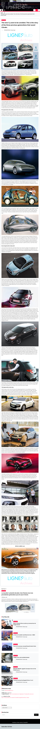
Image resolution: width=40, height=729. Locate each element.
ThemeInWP (25, 722)
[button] (34, 10)
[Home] (1, 10)
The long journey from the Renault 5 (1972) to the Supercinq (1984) (10, 1)
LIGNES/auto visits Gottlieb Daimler (21, 657)
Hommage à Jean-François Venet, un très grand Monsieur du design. (21, 1)
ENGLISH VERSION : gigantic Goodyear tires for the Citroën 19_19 (24, 669)
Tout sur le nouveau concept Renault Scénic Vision (24, 646)
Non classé (4, 20)
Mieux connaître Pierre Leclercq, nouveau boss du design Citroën (24, 624)
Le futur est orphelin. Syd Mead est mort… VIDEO (24, 634)
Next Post (3, 588)
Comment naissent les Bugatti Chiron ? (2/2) (23, 680)
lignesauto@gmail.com (9, 690)
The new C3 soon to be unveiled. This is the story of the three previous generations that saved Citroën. (19, 25)
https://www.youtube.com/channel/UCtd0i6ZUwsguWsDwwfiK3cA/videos (15, 697)
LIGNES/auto (20, 4)
